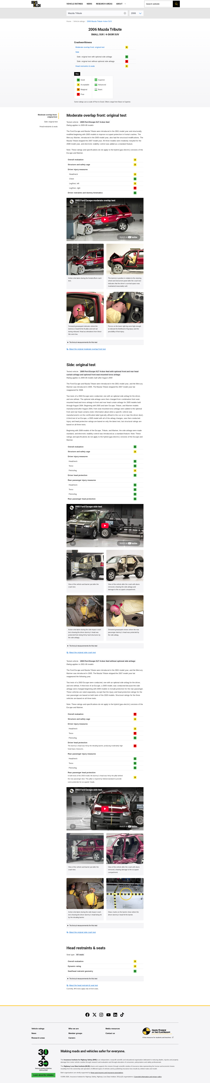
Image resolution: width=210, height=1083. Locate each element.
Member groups (75, 1033)
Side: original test (51, 122)
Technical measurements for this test (83, 342)
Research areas (104, 4)
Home (68, 21)
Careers (71, 1038)
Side (77, 52)
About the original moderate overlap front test (87, 349)
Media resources (113, 1029)
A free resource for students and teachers (157, 1037)
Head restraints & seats (85, 66)
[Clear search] (125, 13)
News (89, 4)
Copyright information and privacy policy (148, 1077)
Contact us (110, 1033)
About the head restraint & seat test (83, 985)
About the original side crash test (82, 652)
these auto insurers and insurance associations (107, 1072)
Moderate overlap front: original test (89, 47)
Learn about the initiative (43, 1075)
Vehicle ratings (74, 4)
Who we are (73, 1029)
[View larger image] (85, 259)
